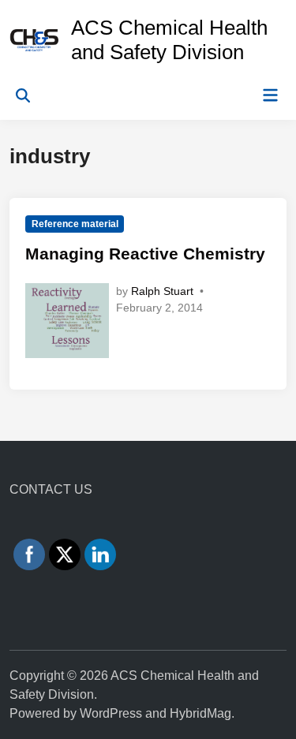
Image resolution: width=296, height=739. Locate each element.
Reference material (75, 224)
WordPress (111, 713)
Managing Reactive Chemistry (145, 253)
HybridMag (200, 713)
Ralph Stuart (162, 291)
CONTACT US (50, 489)
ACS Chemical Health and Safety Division (169, 40)
